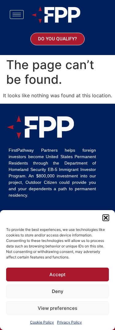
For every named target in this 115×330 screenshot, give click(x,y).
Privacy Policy (69, 322)
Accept (57, 274)
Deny (57, 291)
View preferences (57, 308)
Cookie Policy (42, 322)
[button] (106, 218)
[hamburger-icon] (17, 14)
